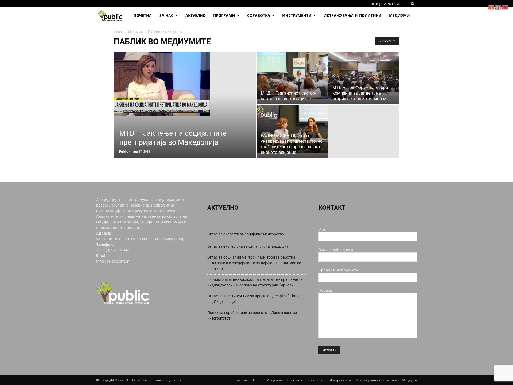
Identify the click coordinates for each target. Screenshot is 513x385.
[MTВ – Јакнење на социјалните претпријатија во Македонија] (185, 84)
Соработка (258, 15)
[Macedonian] (491, 7)
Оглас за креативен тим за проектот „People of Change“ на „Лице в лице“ (255, 299)
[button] (413, 4)
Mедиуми (399, 15)
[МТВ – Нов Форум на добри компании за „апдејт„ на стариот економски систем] (363, 75)
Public (123, 151)
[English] (498, 7)
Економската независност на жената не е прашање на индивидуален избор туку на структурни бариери (255, 282)
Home (118, 31)
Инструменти (297, 15)
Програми (224, 15)
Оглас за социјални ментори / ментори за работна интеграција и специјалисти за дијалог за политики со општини (254, 263)
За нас (166, 15)
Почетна (143, 15)
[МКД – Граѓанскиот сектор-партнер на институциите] (292, 75)
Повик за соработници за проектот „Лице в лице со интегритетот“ (252, 315)
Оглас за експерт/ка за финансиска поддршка (248, 246)
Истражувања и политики (353, 15)
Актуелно (195, 15)
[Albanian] (505, 7)
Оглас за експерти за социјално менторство (245, 234)
